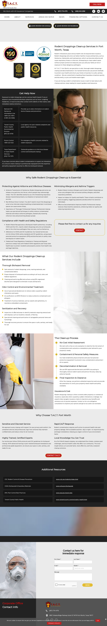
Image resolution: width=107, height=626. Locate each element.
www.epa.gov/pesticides (64, 493)
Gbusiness (103, 11)
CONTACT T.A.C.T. (53, 455)
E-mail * (56, 566)
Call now (97, 4)
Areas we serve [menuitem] (46, 17)
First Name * (57, 559)
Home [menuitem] (7, 17)
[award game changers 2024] (10, 53)
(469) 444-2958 (80, 11)
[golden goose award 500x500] (35, 70)
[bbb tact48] (27, 54)
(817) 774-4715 (62, 11)
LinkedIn (98, 11)
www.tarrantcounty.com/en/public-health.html (71, 499)
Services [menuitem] (29, 17)
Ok (98, 620)
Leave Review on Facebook (67, 26)
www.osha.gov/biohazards (64, 486)
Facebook (93, 11)
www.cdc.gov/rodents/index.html (67, 479)
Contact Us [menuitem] (97, 17)
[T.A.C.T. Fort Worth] (9, 3)
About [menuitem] (17, 17)
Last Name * (77, 559)
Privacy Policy (54, 623)
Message (56, 572)
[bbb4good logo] (44, 53)
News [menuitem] (61, 17)
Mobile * (76, 566)
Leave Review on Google (41, 26)
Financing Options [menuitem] (78, 17)
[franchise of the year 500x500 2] (19, 70)
